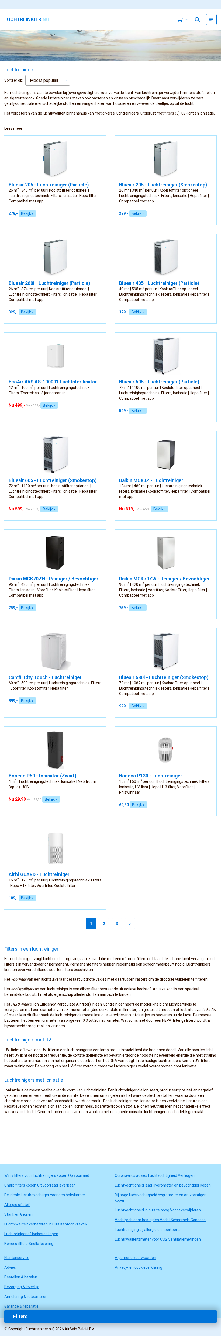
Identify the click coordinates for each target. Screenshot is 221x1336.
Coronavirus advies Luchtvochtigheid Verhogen (155, 1175)
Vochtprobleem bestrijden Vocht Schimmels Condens (160, 1220)
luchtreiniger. (26, 19)
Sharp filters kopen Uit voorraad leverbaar (39, 1185)
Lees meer (13, 128)
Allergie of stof (17, 1205)
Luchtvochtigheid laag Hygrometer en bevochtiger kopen (163, 1185)
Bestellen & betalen (20, 1277)
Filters (20, 1316)
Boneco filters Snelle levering (28, 1243)
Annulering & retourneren (25, 1296)
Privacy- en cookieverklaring (138, 1267)
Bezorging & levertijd (21, 1287)
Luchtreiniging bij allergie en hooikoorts (148, 1229)
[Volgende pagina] (130, 923)
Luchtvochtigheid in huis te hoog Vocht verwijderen (158, 1210)
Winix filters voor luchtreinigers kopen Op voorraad (46, 1175)
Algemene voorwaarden (135, 1257)
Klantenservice (16, 1257)
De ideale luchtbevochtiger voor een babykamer (44, 1195)
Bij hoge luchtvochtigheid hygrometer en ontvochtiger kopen (160, 1198)
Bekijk (26, 213)
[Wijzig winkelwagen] (183, 19)
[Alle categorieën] (211, 19)
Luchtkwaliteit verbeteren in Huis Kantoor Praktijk (45, 1224)
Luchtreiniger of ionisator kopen (31, 1234)
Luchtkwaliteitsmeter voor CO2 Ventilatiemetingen (158, 1239)
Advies (10, 1267)
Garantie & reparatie (21, 1306)
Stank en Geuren (18, 1214)
